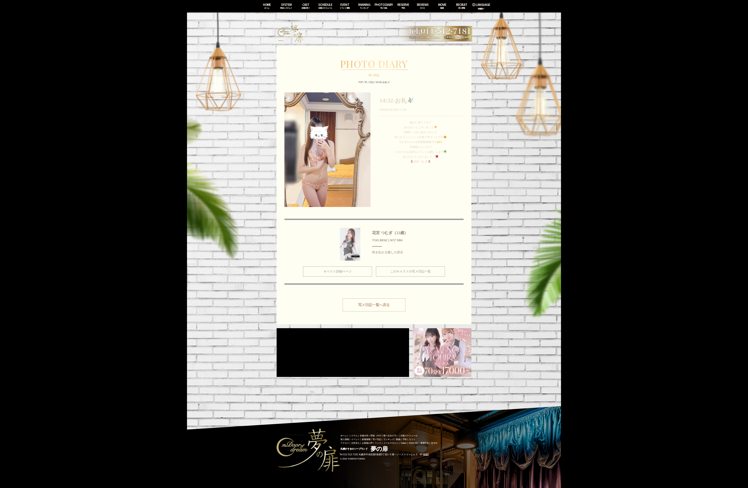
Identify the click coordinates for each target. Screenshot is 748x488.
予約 (405, 439)
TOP (360, 82)
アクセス (344, 443)
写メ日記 (369, 82)
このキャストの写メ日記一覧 (410, 271)
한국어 (434, 443)
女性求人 (355, 443)
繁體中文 (424, 443)
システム (353, 435)
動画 (398, 439)
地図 (425, 454)
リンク (378, 443)
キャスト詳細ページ (338, 271)
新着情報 (366, 439)
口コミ (412, 439)
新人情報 (344, 439)
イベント (355, 439)
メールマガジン (390, 443)
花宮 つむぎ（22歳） (390, 233)
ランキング (388, 439)
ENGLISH (413, 443)
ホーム (343, 435)
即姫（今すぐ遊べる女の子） (384, 435)
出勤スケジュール (409, 435)
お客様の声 (367, 443)
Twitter (403, 443)
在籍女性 (364, 435)
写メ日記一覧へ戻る (374, 305)
